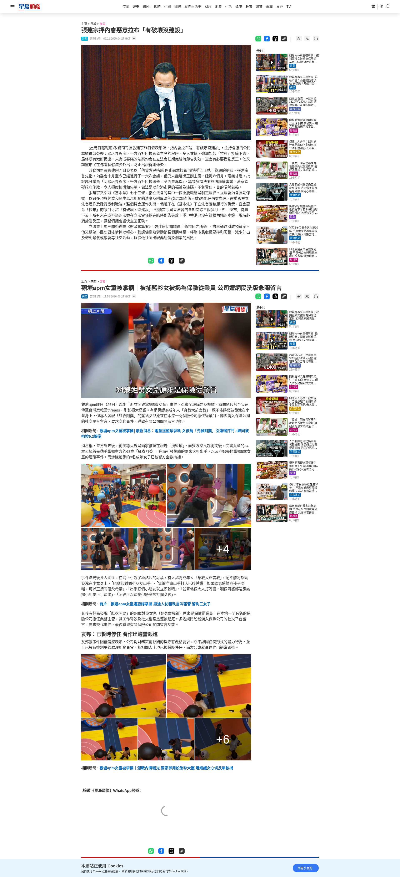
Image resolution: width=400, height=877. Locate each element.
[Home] (30, 6)
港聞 (102, 23)
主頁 (84, 23)
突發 (292, 66)
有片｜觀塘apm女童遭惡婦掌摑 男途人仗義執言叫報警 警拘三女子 (155, 604)
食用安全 (295, 152)
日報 (93, 23)
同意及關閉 (305, 868)
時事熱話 (295, 195)
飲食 (292, 216)
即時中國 (295, 109)
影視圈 (294, 130)
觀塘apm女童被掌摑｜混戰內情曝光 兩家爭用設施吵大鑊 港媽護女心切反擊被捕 (166, 768)
